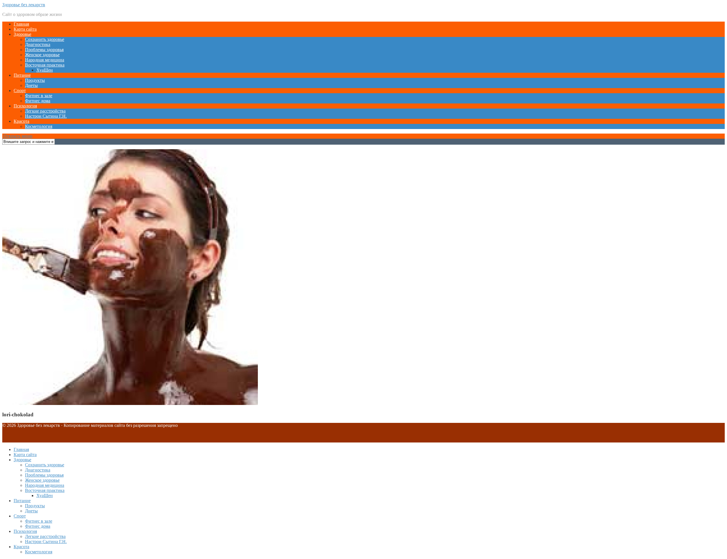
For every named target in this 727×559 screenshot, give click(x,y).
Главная (21, 24)
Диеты (31, 85)
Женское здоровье (42, 54)
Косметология (38, 126)
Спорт (20, 90)
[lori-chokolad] (130, 403)
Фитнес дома (37, 100)
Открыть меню (17, 136)
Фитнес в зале (38, 95)
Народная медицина (44, 59)
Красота (21, 121)
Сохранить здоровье (44, 39)
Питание (22, 75)
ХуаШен (44, 70)
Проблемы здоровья (44, 49)
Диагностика (37, 44)
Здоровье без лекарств (23, 4)
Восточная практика (44, 65)
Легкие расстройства (45, 111)
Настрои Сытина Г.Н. (46, 116)
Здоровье (22, 34)
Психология (25, 105)
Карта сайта (25, 29)
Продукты (35, 80)
